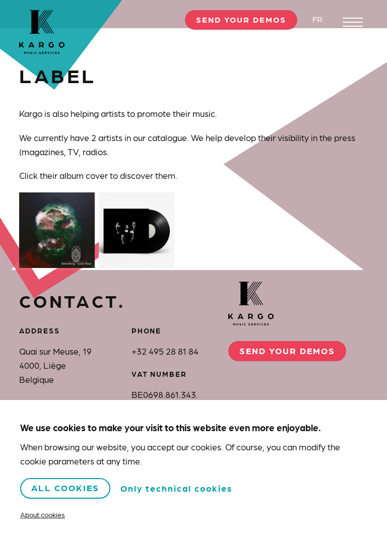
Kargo (41, 32)
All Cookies (65, 487)
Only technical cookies (176, 488)
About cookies (42, 514)
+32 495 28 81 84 (165, 351)
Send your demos (241, 19)
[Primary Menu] (353, 22)
